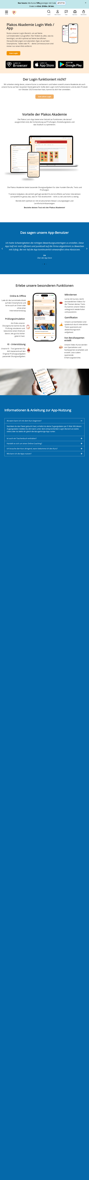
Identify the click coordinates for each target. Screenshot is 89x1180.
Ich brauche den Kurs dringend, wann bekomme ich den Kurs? (32, 448)
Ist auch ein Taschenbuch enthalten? (22, 438)
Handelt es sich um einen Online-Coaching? (24, 443)
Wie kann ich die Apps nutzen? (19, 453)
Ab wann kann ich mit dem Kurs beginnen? (24, 421)
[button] (6, 12)
